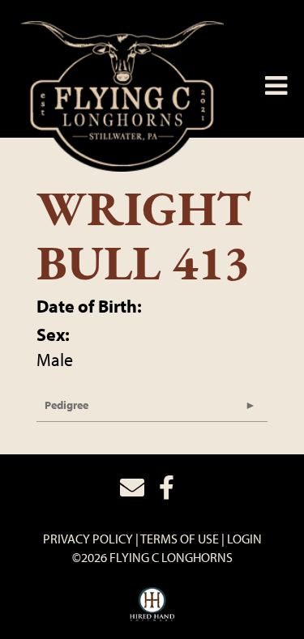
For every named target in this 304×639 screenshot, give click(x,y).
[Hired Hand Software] (152, 605)
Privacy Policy (88, 538)
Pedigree (66, 405)
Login (244, 538)
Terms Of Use (179, 538)
